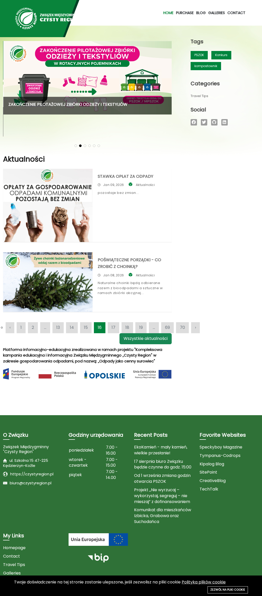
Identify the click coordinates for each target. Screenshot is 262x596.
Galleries (216, 12)
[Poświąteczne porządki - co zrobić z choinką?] (48, 282)
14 (72, 327)
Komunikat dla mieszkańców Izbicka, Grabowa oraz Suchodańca (162, 516)
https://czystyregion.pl (31, 474)
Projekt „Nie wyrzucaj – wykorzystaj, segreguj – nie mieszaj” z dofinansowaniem (162, 496)
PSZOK (199, 55)
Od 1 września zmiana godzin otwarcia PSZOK (162, 478)
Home (168, 12)
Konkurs (221, 55)
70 (182, 327)
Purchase (185, 12)
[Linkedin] (224, 122)
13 (58, 327)
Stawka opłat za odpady (125, 176)
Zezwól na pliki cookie (227, 590)
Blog (201, 12)
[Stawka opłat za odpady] (48, 205)
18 (127, 327)
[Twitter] (204, 122)
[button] (75, 145)
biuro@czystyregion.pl (30, 483)
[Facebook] (194, 122)
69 (167, 327)
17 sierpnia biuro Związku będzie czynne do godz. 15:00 (162, 464)
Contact (236, 12)
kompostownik (205, 66)
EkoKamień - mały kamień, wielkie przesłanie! (160, 450)
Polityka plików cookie (204, 582)
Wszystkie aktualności (146, 338)
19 (141, 327)
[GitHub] (214, 122)
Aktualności (145, 185)
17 (113, 327)
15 (86, 327)
